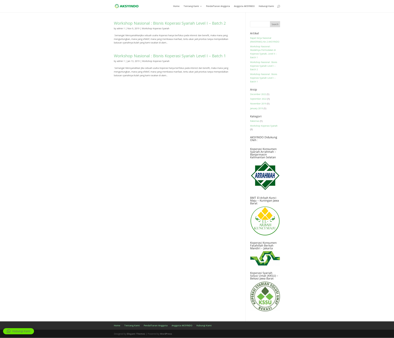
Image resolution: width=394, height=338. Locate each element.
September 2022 (258, 98)
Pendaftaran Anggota (218, 6)
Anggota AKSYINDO (244, 6)
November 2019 (258, 103)
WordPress (166, 333)
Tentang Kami (191, 6)
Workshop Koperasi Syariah (155, 28)
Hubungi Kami (266, 6)
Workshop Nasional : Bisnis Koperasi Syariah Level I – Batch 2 (170, 23)
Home (176, 6)
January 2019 (256, 108)
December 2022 (258, 94)
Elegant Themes (136, 333)
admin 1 (121, 28)
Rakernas (254, 120)
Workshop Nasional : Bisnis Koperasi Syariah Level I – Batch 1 (170, 56)
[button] (18, 331)
